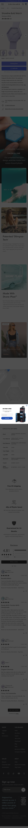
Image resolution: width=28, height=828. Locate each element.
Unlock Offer (7, 418)
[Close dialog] (26, 405)
